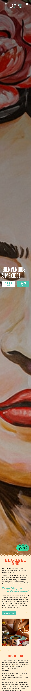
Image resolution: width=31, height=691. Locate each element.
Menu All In (14, 690)
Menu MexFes (20, 688)
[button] (27, 4)
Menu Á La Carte (21, 682)
